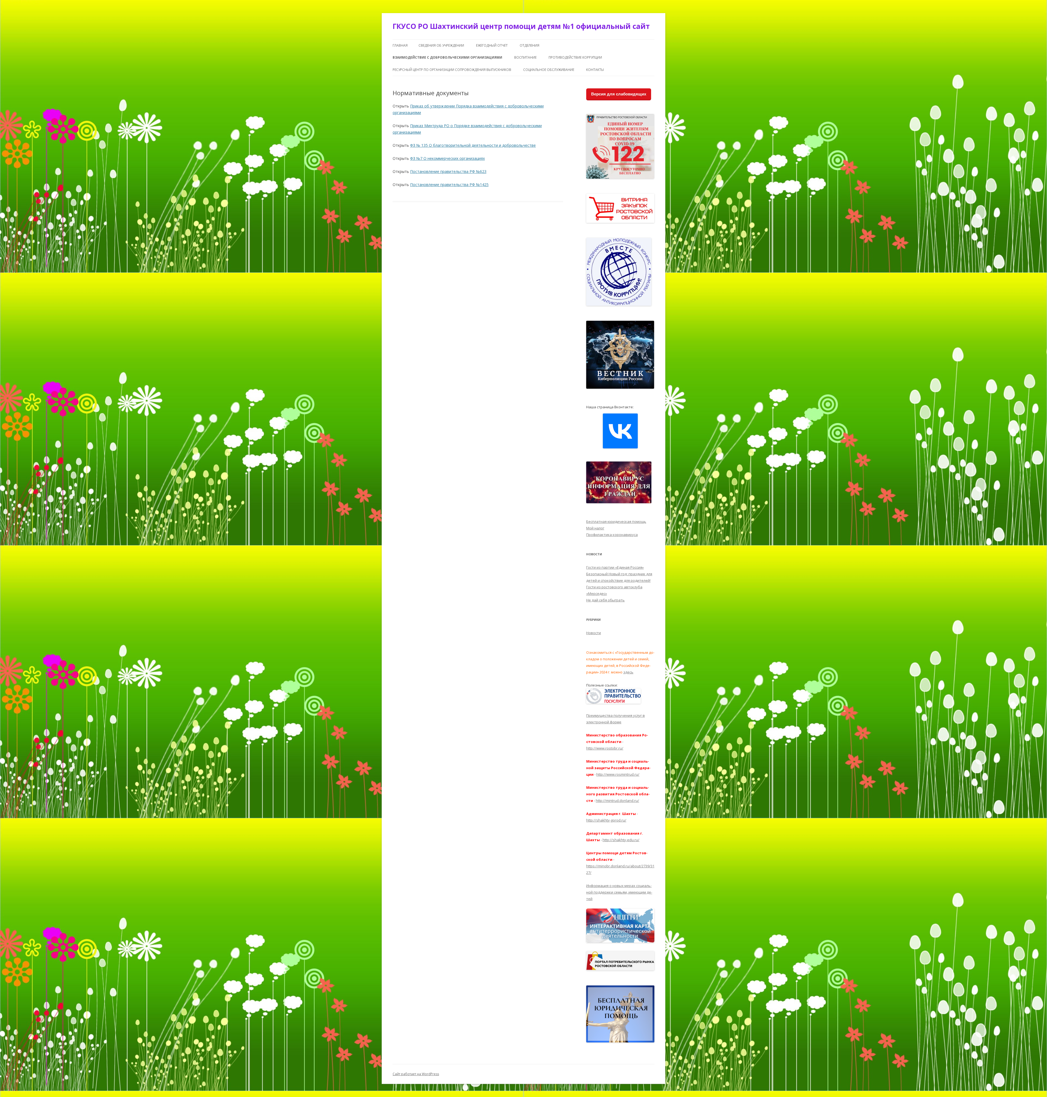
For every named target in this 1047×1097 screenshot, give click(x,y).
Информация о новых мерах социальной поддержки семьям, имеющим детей (619, 892)
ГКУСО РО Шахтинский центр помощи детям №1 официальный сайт (521, 26)
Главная (400, 45)
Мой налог (595, 528)
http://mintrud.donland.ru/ (617, 800)
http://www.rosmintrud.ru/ (617, 774)
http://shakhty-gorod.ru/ (606, 820)
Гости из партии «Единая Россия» (615, 567)
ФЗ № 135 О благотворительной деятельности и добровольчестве (473, 145)
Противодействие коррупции (575, 57)
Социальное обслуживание (548, 69)
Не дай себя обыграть (605, 600)
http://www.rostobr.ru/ (604, 748)
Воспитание (525, 57)
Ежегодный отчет (492, 45)
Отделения (529, 45)
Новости (593, 632)
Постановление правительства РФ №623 (448, 171)
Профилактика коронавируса (612, 534)
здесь (628, 672)
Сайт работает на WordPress (416, 1074)
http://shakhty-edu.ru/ (621, 839)
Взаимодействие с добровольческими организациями (447, 57)
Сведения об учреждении (441, 45)
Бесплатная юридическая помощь (616, 521)
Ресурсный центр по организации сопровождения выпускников (452, 69)
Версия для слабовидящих (618, 94)
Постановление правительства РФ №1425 (449, 184)
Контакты (595, 69)
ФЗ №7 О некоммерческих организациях (447, 158)
